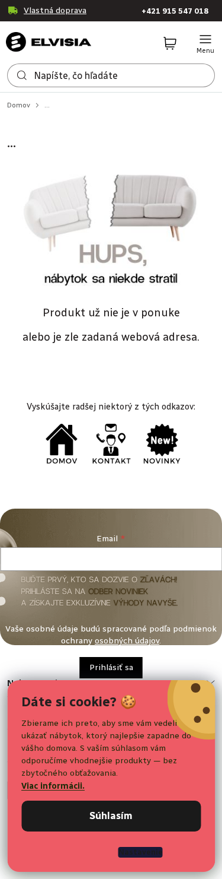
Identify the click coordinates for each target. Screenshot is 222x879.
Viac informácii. (53, 786)
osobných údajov (127, 641)
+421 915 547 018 (174, 11)
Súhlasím (111, 815)
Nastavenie (140, 852)
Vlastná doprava (55, 10)
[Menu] (205, 44)
